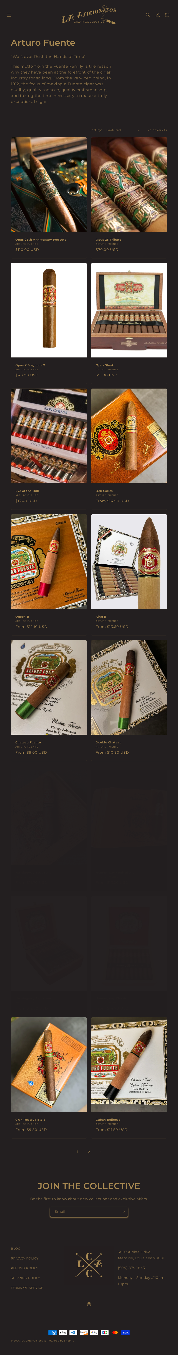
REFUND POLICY (24, 1268)
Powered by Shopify (61, 1340)
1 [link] (77, 1152)
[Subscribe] (123, 1212)
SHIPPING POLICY (25, 1278)
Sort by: (96, 130)
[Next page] (100, 1152)
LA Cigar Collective (34, 1340)
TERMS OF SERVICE (27, 1288)
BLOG (15, 1249)
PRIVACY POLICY (24, 1258)
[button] (9, 15)
